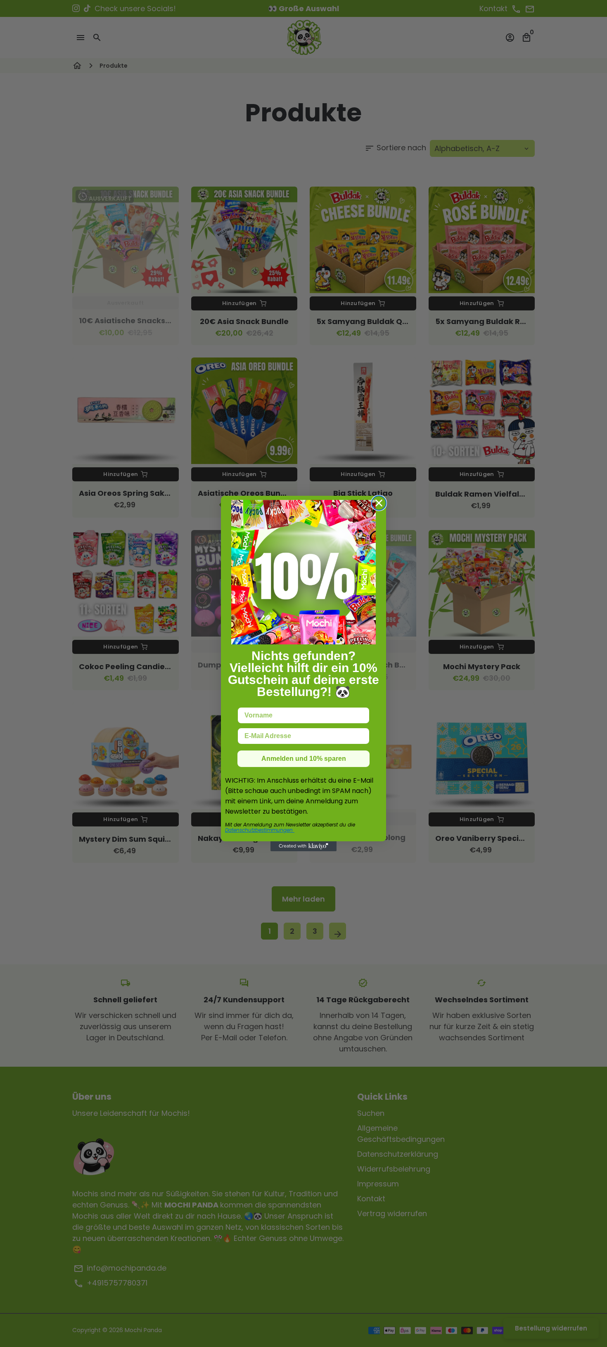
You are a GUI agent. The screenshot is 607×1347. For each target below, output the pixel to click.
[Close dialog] (379, 503)
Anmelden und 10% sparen (303, 758)
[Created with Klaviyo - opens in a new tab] (303, 846)
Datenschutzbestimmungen (259, 829)
